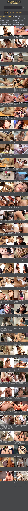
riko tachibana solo (19, 18)
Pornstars (11, 12)
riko (24, 18)
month (16, 16)
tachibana (13, 18)
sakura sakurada (16, 24)
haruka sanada (9, 20)
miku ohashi (15, 20)
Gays (16, 12)
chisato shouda (19, 22)
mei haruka (21, 20)
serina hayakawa (3, 24)
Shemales (21, 12)
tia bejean (10, 24)
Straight (6, 12)
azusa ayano (2, 22)
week (19, 16)
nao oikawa (2, 20)
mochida (22, 24)
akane (7, 22)
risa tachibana (12, 22)
